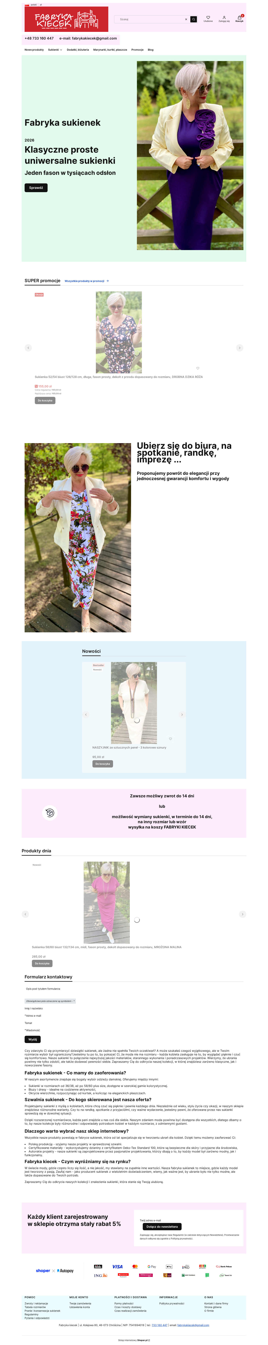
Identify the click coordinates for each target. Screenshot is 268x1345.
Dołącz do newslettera (162, 1226)
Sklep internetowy (132, 1340)
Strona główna (213, 1307)
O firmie (209, 1310)
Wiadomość (33, 1030)
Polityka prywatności (171, 1303)
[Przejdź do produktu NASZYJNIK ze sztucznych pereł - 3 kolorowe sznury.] (134, 703)
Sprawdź (36, 188)
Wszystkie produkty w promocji (84, 280)
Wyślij (32, 1039)
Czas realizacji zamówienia (130, 1310)
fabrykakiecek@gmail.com (193, 1325)
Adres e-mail (33, 1015)
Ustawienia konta (79, 1307)
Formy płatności (123, 1303)
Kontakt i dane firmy (216, 1303)
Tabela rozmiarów (35, 1307)
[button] (193, 19)
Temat (28, 1022)
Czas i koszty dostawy (127, 1307)
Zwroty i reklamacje (36, 1303)
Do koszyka (45, 400)
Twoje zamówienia (80, 1303)
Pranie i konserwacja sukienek (42, 1310)
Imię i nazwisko (34, 1008)
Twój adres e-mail (150, 1220)
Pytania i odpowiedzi (37, 1318)
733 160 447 (159, 1325)
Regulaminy (31, 1314)
